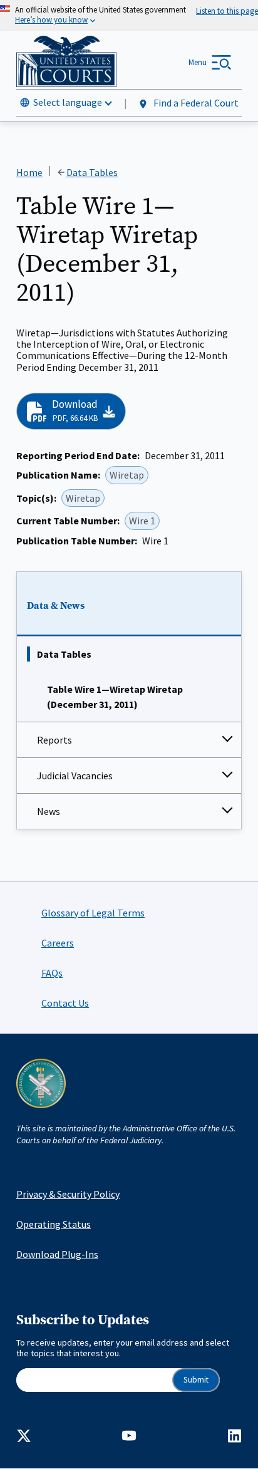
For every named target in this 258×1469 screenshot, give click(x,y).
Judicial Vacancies (75, 775)
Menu (197, 62)
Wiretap (127, 475)
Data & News (56, 606)
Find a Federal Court (195, 102)
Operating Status (53, 1224)
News (48, 811)
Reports (54, 740)
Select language (67, 102)
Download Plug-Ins (57, 1254)
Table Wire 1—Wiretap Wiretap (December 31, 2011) (115, 696)
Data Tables (64, 654)
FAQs (52, 973)
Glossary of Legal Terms (93, 912)
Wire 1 (142, 520)
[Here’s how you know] (129, 15)
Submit (196, 1379)
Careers (57, 943)
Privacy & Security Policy (68, 1194)
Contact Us (65, 1003)
